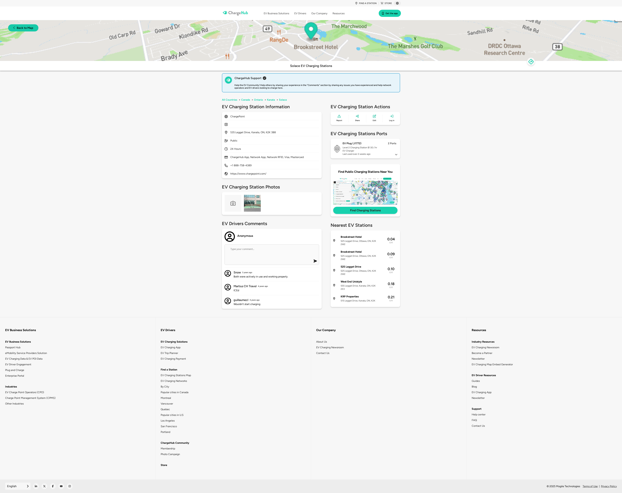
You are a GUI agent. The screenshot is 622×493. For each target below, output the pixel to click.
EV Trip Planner (169, 353)
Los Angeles (168, 420)
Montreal (166, 397)
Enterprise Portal (14, 375)
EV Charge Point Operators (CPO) (24, 392)
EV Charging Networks (174, 380)
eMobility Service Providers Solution (26, 353)
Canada (245, 99)
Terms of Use (590, 486)
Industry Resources (483, 341)
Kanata (271, 99)
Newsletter (478, 358)
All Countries (229, 99)
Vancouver (167, 403)
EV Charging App (170, 347)
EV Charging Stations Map (176, 375)
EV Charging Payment (173, 358)
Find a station (368, 3)
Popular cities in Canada (174, 392)
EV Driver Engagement (18, 364)
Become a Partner (482, 353)
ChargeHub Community (175, 442)
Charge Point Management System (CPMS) (30, 397)
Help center (478, 414)
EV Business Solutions (18, 341)
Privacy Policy (609, 486)
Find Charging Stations (365, 210)
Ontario (258, 99)
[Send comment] (315, 261)
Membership (168, 448)
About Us (321, 341)
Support (476, 408)
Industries (11, 386)
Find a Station (169, 369)
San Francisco (169, 426)
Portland (165, 432)
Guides (476, 380)
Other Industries (14, 403)
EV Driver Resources (484, 375)
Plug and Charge (14, 370)
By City (165, 386)
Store (388, 3)
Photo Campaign (170, 454)
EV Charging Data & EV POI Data (23, 358)
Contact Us (322, 353)
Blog (474, 386)
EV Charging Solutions (174, 341)
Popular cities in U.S (172, 415)
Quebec (165, 409)
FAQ (474, 420)
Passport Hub (12, 347)
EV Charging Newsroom (330, 347)
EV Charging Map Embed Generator (492, 364)
